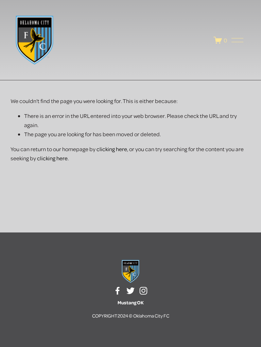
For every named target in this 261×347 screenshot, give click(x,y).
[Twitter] (130, 291)
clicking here (112, 148)
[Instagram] (143, 291)
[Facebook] (118, 291)
